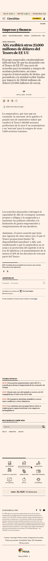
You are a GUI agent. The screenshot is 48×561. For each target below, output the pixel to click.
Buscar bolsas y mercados (13, 420)
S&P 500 (20, 14)
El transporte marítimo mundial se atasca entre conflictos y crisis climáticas (21, 400)
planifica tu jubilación (9, 474)
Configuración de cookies (35, 537)
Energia (26, 36)
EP (24, 91)
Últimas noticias (9, 379)
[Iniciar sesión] (44, 19)
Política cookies (22, 537)
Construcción (36, 36)
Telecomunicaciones (15, 36)
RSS (33, 540)
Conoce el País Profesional (24, 491)
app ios (24, 482)
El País (43, 23)
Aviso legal (13, 537)
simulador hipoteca (24, 466)
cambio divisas (24, 474)
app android (38, 482)
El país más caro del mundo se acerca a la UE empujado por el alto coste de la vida (22, 393)
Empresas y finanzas (16, 29)
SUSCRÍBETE (37, 18)
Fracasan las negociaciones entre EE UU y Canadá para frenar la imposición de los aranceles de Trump (23, 385)
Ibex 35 (5, 14)
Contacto (7, 537)
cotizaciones (10, 482)
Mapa (29, 540)
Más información (7, 293)
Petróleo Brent (37, 14)
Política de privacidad (11, 540)
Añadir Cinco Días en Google (14, 107)
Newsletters (38, 540)
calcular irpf (9, 466)
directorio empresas (38, 474)
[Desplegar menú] (4, 18)
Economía (14, 283)
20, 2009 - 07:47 (23, 95)
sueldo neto (38, 466)
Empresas (5, 283)
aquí (35, 299)
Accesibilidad (23, 540)
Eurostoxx (12, 432)
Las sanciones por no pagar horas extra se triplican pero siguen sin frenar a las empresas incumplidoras (21, 408)
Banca (5, 36)
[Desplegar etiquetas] (44, 282)
